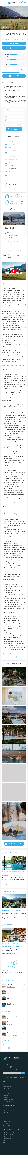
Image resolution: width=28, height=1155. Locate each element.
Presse (4, 1084)
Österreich (23, 39)
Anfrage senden (15, 129)
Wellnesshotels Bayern (8, 1134)
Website (15, 48)
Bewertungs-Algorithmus (8, 1110)
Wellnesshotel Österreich (9, 657)
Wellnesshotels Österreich (8, 1136)
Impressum (5, 1101)
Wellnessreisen (14, 1048)
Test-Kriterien (5, 1108)
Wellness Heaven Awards (8, 1119)
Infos (6, 27)
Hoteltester (5, 1112)
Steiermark (15, 39)
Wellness (5, 1048)
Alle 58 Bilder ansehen (15, 844)
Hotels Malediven (6, 1145)
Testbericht (15, 76)
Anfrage (15, 43)
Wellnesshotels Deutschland (9, 1132)
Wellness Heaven (6, 1121)
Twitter (10, 1065)
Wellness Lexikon (6, 1095)
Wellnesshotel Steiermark (9, 654)
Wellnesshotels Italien (7, 1140)
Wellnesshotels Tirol (7, 1138)
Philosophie (5, 1123)
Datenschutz (12, 1101)
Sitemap (4, 1147)
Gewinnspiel (5, 1097)
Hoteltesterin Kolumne (8, 1117)
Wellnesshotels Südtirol (8, 1143)
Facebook (17, 1065)
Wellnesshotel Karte (7, 1086)
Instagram (14, 1067)
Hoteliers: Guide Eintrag (8, 1099)
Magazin (5, 1114)
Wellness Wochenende (9, 1045)
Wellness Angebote (7, 1093)
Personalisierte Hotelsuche (8, 1091)
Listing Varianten (6, 1125)
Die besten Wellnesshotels (8, 1088)
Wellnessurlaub (20, 1045)
